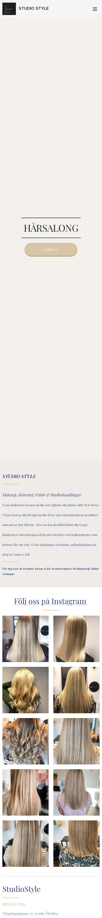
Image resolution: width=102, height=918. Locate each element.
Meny (95, 9)
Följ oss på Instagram (51, 601)
